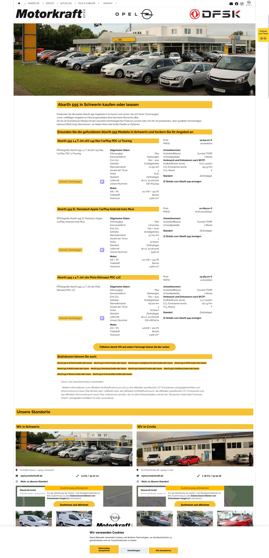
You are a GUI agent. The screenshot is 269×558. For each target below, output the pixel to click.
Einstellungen (133, 550)
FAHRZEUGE (34, 3)
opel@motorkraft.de (31, 475)
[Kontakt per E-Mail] (231, 3)
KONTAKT (108, 3)
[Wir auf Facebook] (236, 3)
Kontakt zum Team (263, 32)
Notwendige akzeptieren (104, 549)
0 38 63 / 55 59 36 (211, 475)
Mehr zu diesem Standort (34, 481)
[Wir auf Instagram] (241, 3)
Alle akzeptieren (163, 550)
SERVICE (50, 3)
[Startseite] (248, 3)
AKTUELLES (66, 3)
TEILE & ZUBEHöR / (88, 3)
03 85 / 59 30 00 (90, 475)
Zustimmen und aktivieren (74, 504)
